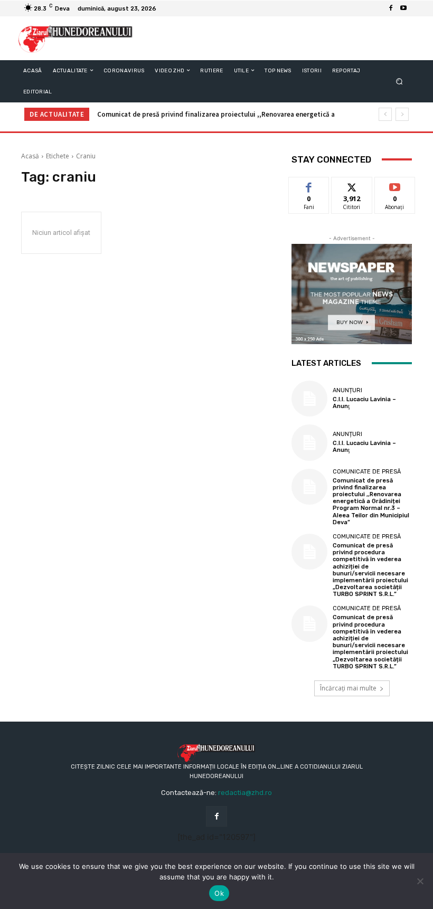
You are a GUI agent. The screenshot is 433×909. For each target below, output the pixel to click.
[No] (420, 881)
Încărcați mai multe (348, 688)
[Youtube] (403, 8)
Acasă (30, 156)
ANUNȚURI (347, 390)
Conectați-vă (352, 189)
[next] (402, 114)
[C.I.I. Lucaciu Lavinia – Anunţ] (309, 398)
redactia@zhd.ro (245, 793)
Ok (219, 893)
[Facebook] (390, 8)
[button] (399, 81)
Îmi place (309, 185)
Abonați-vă (394, 185)
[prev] (385, 114)
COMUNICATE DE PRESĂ (367, 472)
